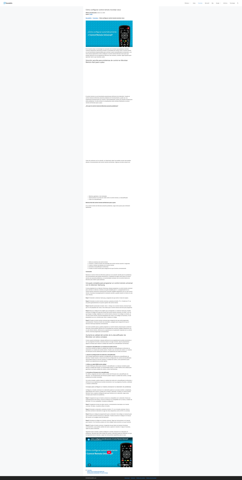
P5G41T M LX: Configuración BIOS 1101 (95, 471)
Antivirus (225, 3)
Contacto (133, 478)
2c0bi (90, 14)
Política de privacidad (151, 478)
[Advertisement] (109, 73)
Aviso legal (127, 478)
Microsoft (207, 3)
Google (217, 3)
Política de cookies (140, 478)
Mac (213, 3)
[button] (237, 3)
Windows (187, 3)
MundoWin (89, 18)
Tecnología (232, 3)
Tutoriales (200, 3)
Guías (194, 3)
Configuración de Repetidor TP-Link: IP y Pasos (97, 472)
